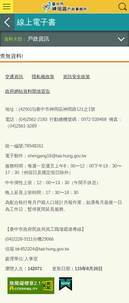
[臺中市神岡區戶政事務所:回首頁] (64, 6)
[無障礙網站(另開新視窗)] (31, 285)
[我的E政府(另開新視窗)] (65, 284)
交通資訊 (14, 76)
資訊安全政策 (76, 76)
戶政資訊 (38, 39)
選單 (6, 6)
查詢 (122, 6)
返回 (7, 22)
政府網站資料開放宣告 (27, 91)
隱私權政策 (43, 76)
